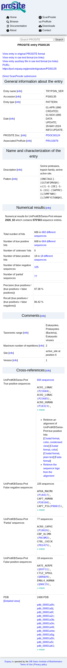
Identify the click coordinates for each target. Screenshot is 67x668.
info (19, 91)
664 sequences (45, 380)
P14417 (43, 494)
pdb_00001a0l (45, 612)
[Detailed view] (11, 601)
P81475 (43, 545)
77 (35, 276)
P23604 (43, 391)
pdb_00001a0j (45, 608)
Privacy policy (40, 664)
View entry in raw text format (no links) (23, 57)
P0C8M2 (43, 537)
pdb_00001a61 (45, 645)
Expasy (8, 661)
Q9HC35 (43, 584)
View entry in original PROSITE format (23, 53)
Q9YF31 (43, 569)
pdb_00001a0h (45, 604)
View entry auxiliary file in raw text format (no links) (30, 61)
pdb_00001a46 (45, 627)
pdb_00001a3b (45, 619)
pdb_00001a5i (45, 642)
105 (36, 267)
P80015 (55, 506)
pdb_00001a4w (45, 631)
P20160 (43, 502)
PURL (5, 65)
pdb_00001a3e (45, 623)
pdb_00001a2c (45, 616)
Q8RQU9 (43, 576)
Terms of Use (26, 664)
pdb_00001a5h (45, 638)
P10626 (43, 530)
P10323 (43, 406)
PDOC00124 (53, 135)
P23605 (43, 398)
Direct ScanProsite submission (19, 76)
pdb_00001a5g (45, 634)
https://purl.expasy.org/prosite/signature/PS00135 (29, 68)
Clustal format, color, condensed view (52, 442)
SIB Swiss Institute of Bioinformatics (45, 661)
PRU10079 (52, 140)
